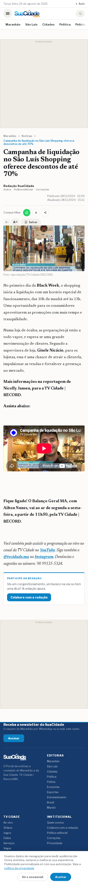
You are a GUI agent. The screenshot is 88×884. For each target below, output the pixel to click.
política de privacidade (19, 868)
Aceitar (60, 877)
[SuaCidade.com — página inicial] (27, 13)
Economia (53, 787)
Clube (7, 838)
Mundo (51, 807)
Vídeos (7, 827)
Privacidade (54, 843)
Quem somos (55, 822)
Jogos (7, 832)
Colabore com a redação (29, 597)
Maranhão (13, 24)
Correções (42, 189)
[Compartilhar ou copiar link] (45, 212)
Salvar (33, 222)
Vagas (7, 848)
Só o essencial (32, 877)
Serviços (9, 843)
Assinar (13, 738)
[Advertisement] (44, 83)
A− (7, 222)
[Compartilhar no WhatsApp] (26, 212)
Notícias (27, 136)
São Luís (31, 24)
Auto (80, 3)
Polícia (80, 24)
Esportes (53, 792)
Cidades (48, 24)
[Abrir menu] (7, 13)
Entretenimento (56, 797)
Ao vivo (8, 822)
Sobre (7, 189)
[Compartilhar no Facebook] (36, 212)
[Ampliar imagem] (78, 265)
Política (65, 24)
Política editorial (23, 189)
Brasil (50, 802)
